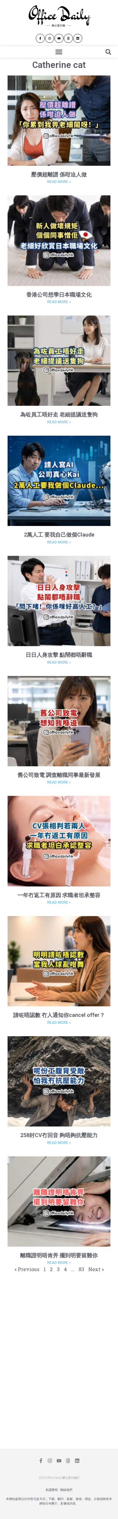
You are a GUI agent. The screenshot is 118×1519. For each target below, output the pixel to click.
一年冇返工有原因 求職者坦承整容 (59, 895)
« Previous (27, 1269)
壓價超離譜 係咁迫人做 (59, 174)
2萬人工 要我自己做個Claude (59, 534)
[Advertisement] (56, 1319)
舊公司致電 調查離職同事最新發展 (59, 775)
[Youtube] (59, 38)
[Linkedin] (77, 38)
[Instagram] (49, 38)
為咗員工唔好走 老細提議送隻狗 (59, 414)
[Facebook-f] (40, 38)
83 (81, 1269)
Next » (96, 1269)
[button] (59, 52)
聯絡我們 (66, 1490)
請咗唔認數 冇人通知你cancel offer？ (59, 1015)
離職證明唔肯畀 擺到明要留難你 (59, 1255)
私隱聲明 (52, 1490)
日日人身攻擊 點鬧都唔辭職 (59, 655)
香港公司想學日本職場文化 (59, 294)
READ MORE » (59, 182)
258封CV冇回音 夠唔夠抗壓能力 (59, 1135)
